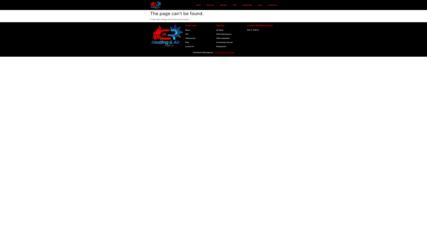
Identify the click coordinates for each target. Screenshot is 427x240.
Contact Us (272, 5)
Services (223, 5)
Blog (260, 5)
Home (198, 5)
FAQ (234, 5)
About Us (210, 5)
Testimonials (247, 5)
